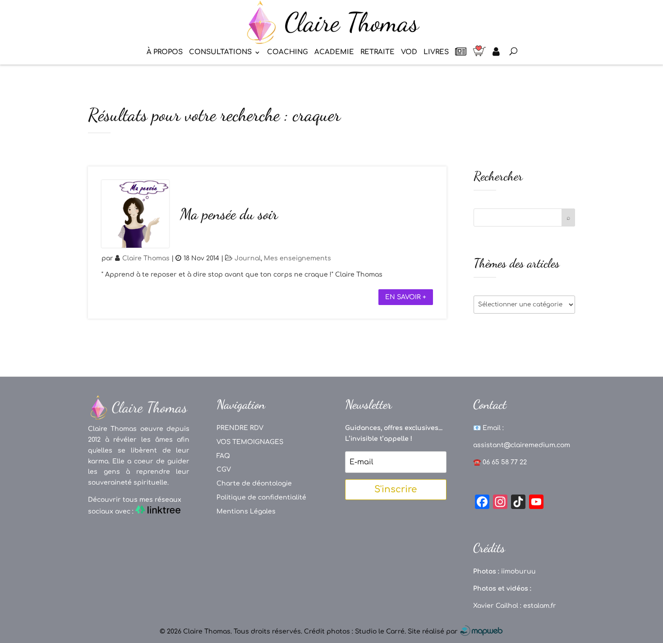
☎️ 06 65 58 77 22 (500, 462)
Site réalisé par (434, 631)
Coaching (287, 52)
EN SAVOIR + (405, 297)
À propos (165, 52)
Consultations (220, 52)
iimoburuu (518, 571)
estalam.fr (539, 605)
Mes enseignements (297, 258)
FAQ (223, 456)
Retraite (377, 52)
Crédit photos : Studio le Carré (354, 631)
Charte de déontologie (254, 483)
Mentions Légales (246, 511)
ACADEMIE (334, 52)
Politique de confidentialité (261, 497)
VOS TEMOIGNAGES (249, 442)
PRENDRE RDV (239, 428)
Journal (248, 258)
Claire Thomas (146, 258)
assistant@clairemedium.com (521, 445)
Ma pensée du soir (229, 214)
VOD (409, 52)
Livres (436, 52)
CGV (223, 469)
